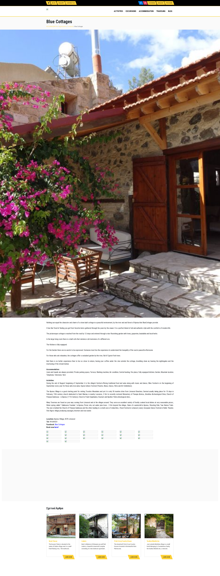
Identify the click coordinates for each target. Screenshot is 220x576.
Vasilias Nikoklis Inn (153, 541)
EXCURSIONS (131, 11)
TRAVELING (160, 11)
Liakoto (83, 541)
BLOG (170, 11)
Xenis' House (53, 541)
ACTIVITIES (118, 11)
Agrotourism (62, 26)
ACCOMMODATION (146, 11)
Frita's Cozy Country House (123, 541)
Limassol (70, 26)
